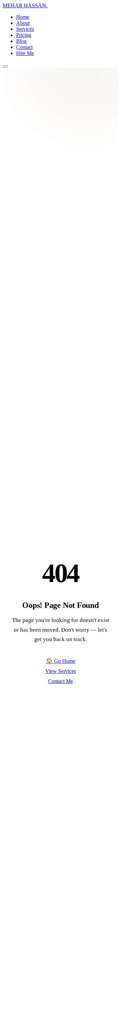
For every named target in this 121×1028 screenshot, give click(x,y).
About (23, 23)
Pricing (23, 35)
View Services (60, 671)
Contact (24, 47)
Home (22, 17)
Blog (21, 41)
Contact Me (60, 681)
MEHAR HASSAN (25, 5)
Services (25, 29)
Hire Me (25, 53)
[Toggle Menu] (5, 66)
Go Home (60, 661)
